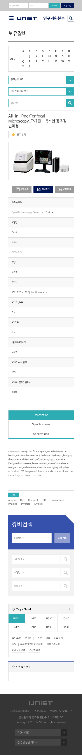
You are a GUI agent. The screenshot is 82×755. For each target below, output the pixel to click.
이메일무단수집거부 (61, 711)
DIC (44, 500)
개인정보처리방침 (20, 711)
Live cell (38, 504)
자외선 (38, 638)
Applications (41, 434)
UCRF (52, 18)
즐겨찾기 (21, 135)
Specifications (41, 424)
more (69, 609)
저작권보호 (40, 711)
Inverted (25, 504)
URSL (49, 627)
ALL (12, 58)
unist (27, 18)
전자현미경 (34, 650)
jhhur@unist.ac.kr (38, 292)
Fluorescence (57, 500)
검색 (71, 18)
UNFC (33, 618)
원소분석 (58, 638)
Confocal (33, 500)
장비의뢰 (24, 189)
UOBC (33, 627)
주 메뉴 (11, 18)
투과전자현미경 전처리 (31, 644)
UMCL (16, 618)
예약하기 (46, 189)
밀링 (14, 644)
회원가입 (67, 5)
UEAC (49, 618)
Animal (12, 500)
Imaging (12, 504)
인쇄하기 (67, 189)
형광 (48, 638)
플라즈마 (16, 638)
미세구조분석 (18, 650)
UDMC (65, 618)
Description (41, 415)
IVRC (16, 627)
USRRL (65, 627)
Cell (22, 500)
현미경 (28, 638)
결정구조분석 (53, 644)
